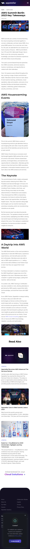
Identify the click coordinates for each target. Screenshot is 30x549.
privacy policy (17, 536)
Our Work (3, 504)
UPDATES (3, 366)
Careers (3, 507)
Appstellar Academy (6, 509)
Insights (19, 502)
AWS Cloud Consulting (12, 316)
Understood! (15, 541)
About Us (3, 502)
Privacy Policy (20, 507)
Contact (19, 504)
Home (2, 499)
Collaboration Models (22, 499)
